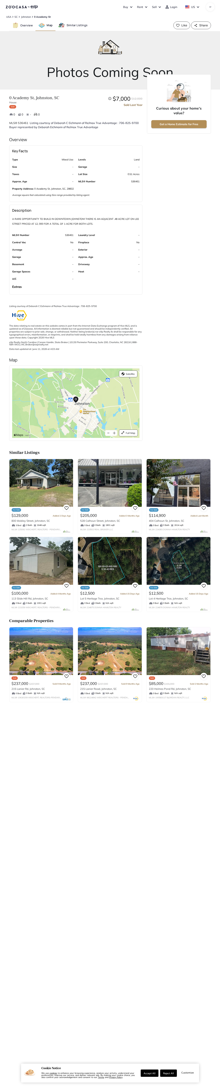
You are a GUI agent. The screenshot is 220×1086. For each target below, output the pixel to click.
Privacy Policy (115, 1077)
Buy (125, 7)
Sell (154, 7)
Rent (140, 7)
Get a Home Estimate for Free (179, 124)
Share (203, 25)
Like (184, 25)
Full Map (130, 433)
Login (173, 7)
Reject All (168, 1073)
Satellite (130, 374)
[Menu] (210, 7)
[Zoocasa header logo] (22, 7)
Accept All (149, 1073)
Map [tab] (50, 25)
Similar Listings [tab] (77, 25)
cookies (53, 1073)
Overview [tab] (26, 25)
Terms (101, 1077)
